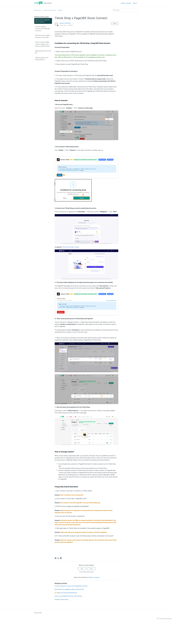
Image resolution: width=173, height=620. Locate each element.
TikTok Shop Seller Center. (70, 247)
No (91, 568)
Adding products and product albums (41, 59)
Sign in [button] (135, 3)
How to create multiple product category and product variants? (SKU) (42, 44)
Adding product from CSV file (43, 52)
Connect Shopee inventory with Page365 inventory (42, 28)
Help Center (37, 10)
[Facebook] (55, 558)
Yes (82, 568)
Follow (114, 23)
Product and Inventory (49, 10)
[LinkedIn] (61, 558)
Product (60, 10)
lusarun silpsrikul (65, 23)
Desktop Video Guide (61, 599)
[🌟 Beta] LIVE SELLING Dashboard (66, 593)
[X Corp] (58, 558)
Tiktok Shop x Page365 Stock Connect (42, 21)
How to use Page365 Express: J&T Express (68, 596)
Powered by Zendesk (165, 618)
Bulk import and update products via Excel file (42, 36)
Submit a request (126, 3)
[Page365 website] (38, 3)
